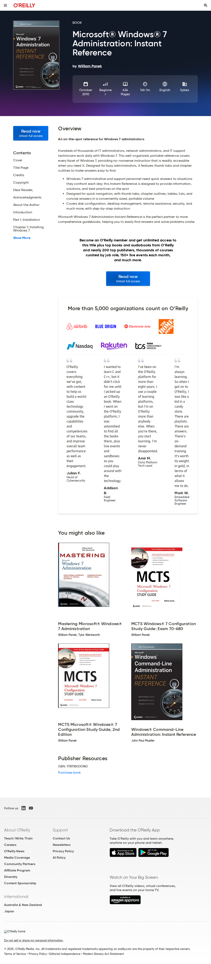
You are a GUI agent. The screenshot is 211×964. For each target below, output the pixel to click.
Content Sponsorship (20, 883)
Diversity (10, 877)
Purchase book (69, 772)
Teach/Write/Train (18, 838)
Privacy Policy (63, 851)
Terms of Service (15, 954)
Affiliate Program (17, 870)
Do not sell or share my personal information (33, 940)
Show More (21, 238)
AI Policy (59, 857)
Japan (9, 911)
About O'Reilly (17, 829)
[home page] (24, 5)
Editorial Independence (64, 954)
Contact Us (61, 838)
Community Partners (19, 864)
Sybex (184, 90)
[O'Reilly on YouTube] (31, 808)
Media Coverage (17, 857)
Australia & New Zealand (23, 905)
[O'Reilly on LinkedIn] (23, 808)
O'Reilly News (14, 851)
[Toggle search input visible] (206, 5)
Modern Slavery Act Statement (103, 954)
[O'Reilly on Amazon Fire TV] (125, 903)
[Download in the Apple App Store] (123, 856)
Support (60, 829)
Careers (10, 845)
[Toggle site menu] (5, 5)
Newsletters (61, 845)
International (16, 896)
